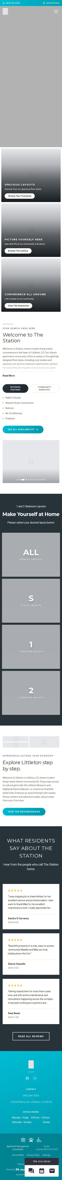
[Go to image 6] (31, 479)
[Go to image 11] (42, 479)
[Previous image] (8, 461)
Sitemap (46, 1155)
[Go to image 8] (35, 479)
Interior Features (15, 388)
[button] (31, 1171)
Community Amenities (44, 388)
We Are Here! (41, 1161)
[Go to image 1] (17, 479)
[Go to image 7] (33, 479)
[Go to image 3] (23, 479)
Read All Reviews (31, 1036)
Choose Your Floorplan (19, 196)
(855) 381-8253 (31, 1095)
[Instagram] (35, 1078)
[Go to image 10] (40, 479)
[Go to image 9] (38, 479)
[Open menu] (56, 11)
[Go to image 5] (28, 479)
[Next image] (54, 461)
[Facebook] (27, 1078)
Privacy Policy (33, 1155)
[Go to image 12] (44, 479)
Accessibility (18, 1155)
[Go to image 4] (26, 479)
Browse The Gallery (18, 250)
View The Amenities (18, 305)
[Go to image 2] (19, 479)
